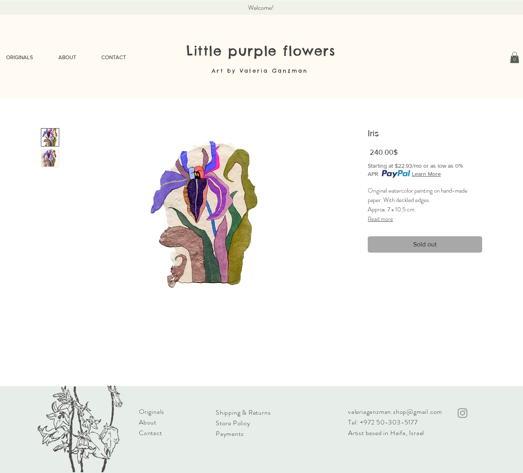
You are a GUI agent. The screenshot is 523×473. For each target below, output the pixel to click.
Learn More (426, 174)
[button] (514, 57)
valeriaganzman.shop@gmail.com (395, 411)
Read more (380, 219)
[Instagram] (462, 413)
